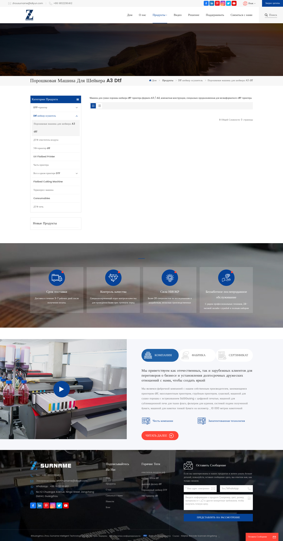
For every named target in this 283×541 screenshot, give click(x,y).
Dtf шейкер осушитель (190, 80)
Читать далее (156, 435)
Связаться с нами (241, 15)
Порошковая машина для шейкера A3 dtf (54, 128)
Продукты (159, 15)
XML (111, 536)
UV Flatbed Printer (44, 157)
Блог (108, 507)
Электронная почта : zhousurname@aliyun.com (61, 481)
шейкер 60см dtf (150, 478)
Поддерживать (215, 15)
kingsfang (212, 536)
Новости (110, 501)
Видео (178, 15)
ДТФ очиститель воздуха (45, 140)
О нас (142, 15)
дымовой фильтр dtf (152, 484)
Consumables (41, 198)
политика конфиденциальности (127, 536)
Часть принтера (41, 165)
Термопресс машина (43, 190)
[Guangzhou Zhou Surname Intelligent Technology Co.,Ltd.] (29, 15)
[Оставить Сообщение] (274, 537)
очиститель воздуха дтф (153, 472)
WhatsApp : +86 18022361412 (52, 486)
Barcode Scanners (198, 536)
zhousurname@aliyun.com (27, 3)
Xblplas (184, 536)
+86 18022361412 (62, 3)
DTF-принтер (40, 107)
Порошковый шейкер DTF (154, 490)
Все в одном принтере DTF (46, 173)
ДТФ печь (38, 207)
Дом (129, 15)
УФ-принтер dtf (41, 148)
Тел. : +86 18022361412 (48, 475)
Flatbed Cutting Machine (48, 182)
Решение (193, 15)
